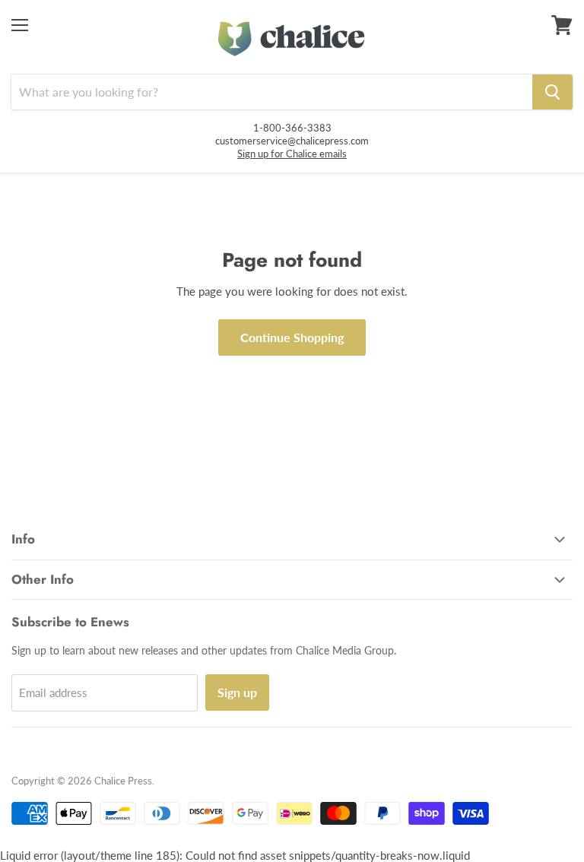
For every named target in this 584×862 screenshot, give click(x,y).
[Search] (552, 91)
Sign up (237, 692)
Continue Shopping (292, 337)
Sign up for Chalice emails (292, 153)
